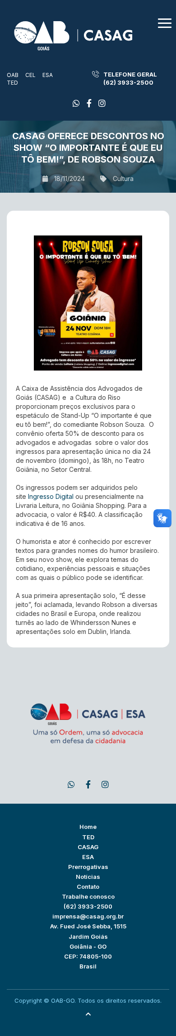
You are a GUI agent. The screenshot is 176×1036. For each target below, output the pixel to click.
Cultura (123, 178)
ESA (47, 75)
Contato (88, 886)
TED (12, 82)
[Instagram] (102, 103)
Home (88, 826)
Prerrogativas (88, 866)
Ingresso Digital (51, 496)
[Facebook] (76, 103)
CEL (30, 75)
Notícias (88, 876)
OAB (13, 75)
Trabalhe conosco (88, 896)
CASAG (88, 847)
